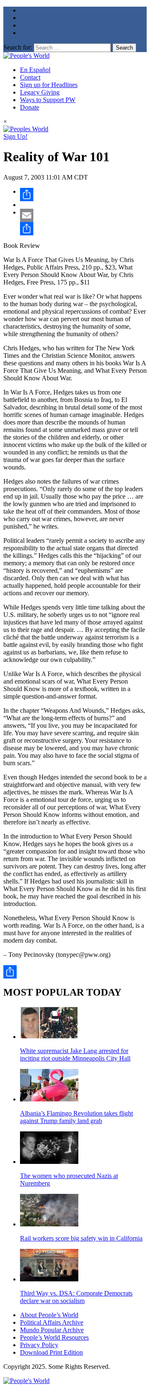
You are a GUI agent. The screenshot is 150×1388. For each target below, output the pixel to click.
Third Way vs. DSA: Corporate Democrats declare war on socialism (76, 1297)
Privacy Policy (39, 1344)
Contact (30, 77)
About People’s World (49, 1314)
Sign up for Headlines (49, 84)
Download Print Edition (51, 1352)
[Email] (83, 215)
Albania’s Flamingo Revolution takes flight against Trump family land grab (76, 1117)
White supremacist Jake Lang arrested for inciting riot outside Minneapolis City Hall (75, 1054)
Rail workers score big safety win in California (81, 1238)
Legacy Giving (40, 92)
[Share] (83, 194)
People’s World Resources (54, 1337)
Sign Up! (15, 136)
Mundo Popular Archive (52, 1329)
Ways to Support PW (47, 99)
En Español (35, 69)
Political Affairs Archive (51, 1322)
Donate (29, 107)
